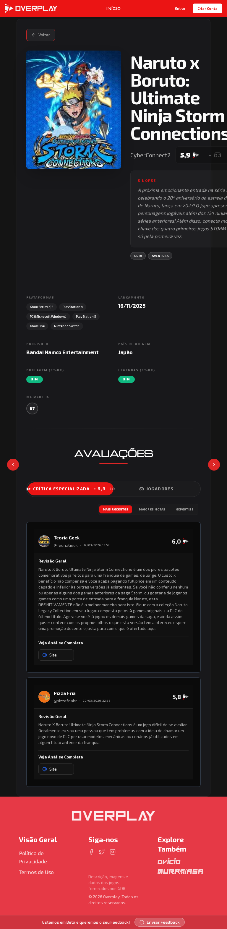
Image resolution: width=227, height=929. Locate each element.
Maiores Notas (152, 509)
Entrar (180, 8)
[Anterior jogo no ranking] (13, 465)
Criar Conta (207, 8)
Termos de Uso (36, 872)
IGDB (121, 888)
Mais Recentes (116, 509)
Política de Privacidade (33, 857)
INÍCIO (113, 8)
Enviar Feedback (163, 922)
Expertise (185, 509)
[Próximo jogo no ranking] (214, 465)
